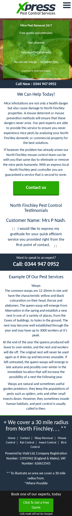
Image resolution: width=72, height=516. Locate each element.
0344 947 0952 (44, 84)
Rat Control (27, 442)
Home (11, 438)
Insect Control (47, 442)
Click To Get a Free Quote (36, 505)
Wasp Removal (44, 438)
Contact (25, 438)
